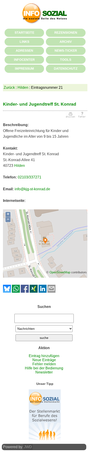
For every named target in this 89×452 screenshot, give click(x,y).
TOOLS (65, 59)
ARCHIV (66, 41)
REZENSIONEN (65, 32)
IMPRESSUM (24, 68)
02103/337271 (29, 177)
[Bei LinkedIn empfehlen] (43, 291)
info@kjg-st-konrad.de (32, 189)
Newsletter (44, 372)
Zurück (9, 87)
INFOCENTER (24, 59)
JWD (28, 447)
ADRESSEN (24, 50)
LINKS (24, 41)
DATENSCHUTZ (66, 68)
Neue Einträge (44, 360)
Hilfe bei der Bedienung (44, 368)
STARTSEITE (24, 32)
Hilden (23, 87)
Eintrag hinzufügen (44, 356)
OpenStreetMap (60, 272)
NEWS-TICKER (66, 50)
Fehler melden (44, 364)
